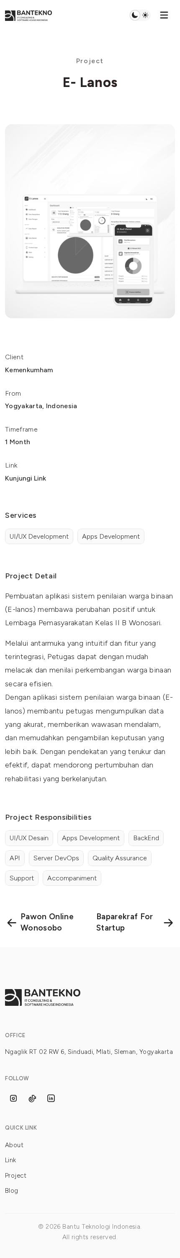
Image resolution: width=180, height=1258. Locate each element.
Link (10, 1160)
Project (15, 1175)
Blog (11, 1190)
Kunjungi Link (25, 478)
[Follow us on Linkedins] (51, 1098)
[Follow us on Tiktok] (32, 1098)
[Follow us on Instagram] (13, 1098)
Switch (140, 15)
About (14, 1145)
